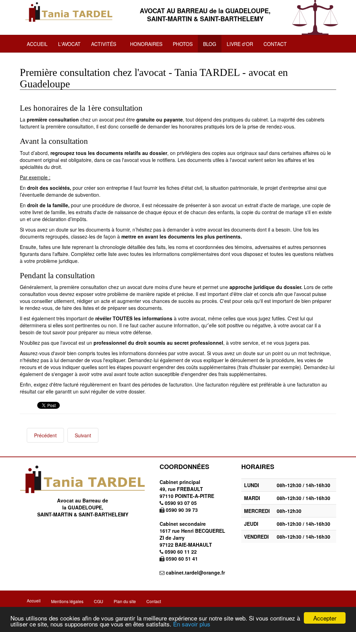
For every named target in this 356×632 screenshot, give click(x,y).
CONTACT (275, 43)
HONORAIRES (146, 43)
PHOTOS (183, 43)
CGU (98, 601)
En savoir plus (191, 623)
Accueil (34, 600)
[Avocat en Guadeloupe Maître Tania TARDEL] (69, 12)
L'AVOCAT (69, 43)
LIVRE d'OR (240, 43)
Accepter (325, 618)
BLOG (209, 43)
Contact (153, 601)
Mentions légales (67, 601)
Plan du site (125, 601)
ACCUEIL (37, 43)
